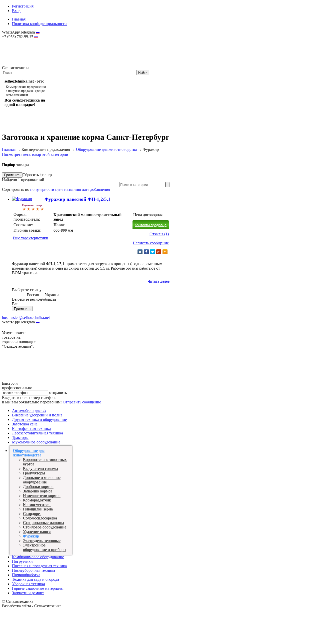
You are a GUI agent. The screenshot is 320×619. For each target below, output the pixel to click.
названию (72, 189)
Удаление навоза (37, 531)
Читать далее (159, 281)
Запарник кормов (37, 491)
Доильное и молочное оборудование (41, 479)
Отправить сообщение (82, 402)
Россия (33, 295)
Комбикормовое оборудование (38, 557)
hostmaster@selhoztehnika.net (20, 40)
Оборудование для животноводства (106, 149)
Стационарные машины (43, 522)
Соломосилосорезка (40, 518)
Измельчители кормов (41, 495)
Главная (19, 19)
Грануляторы (34, 473)
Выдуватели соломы (40, 468)
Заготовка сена (25, 424)
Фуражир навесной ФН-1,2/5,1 (77, 199)
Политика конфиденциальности (39, 24)
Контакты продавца (150, 225)
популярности (42, 189)
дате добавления (96, 189)
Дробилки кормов (38, 486)
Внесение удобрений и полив (37, 415)
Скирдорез (32, 513)
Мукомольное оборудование (36, 442)
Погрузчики (22, 561)
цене (59, 189)
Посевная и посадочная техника (39, 566)
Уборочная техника (28, 584)
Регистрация (23, 6)
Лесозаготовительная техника (37, 433)
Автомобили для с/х (29, 410)
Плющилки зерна (38, 509)
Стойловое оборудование (44, 527)
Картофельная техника (31, 428)
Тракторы (20, 437)
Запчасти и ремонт (28, 593)
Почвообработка (26, 575)
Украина (52, 295)
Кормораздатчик (37, 500)
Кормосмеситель (37, 504)
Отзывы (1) (159, 234)
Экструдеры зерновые (41, 540)
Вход (16, 11)
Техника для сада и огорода (35, 579)
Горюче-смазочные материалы (38, 588)
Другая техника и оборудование (39, 419)
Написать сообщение (151, 243)
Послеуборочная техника (33, 570)
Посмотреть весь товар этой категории (35, 154)
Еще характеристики (30, 238)
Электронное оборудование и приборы (44, 547)
